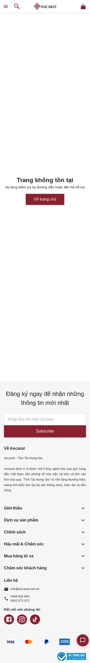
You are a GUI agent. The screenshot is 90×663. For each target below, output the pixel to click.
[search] (17, 6)
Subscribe (45, 431)
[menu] (5, 6)
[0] (83, 6)
